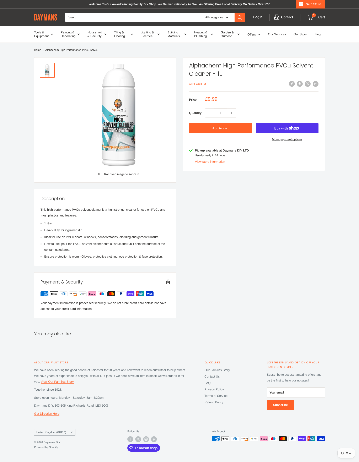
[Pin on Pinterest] (300, 84)
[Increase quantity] (231, 113)
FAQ (207, 383)
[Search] (240, 17)
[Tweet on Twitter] (308, 84)
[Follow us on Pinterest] (154, 439)
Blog (318, 34)
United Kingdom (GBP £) (51, 432)
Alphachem (197, 84)
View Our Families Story (57, 381)
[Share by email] (315, 84)
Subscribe (280, 405)
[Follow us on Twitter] (138, 439)
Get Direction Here (46, 413)
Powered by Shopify (46, 447)
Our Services (277, 34)
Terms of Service (215, 395)
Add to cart (220, 128)
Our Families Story (217, 370)
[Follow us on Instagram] (146, 439)
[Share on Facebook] (292, 84)
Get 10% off (313, 4)
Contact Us (212, 376)
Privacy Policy (214, 389)
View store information (210, 161)
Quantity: (196, 113)
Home (37, 49)
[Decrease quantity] (209, 113)
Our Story (300, 34)
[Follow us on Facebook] (130, 439)
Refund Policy (213, 402)
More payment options (287, 139)
